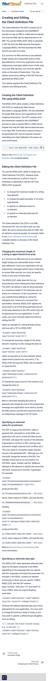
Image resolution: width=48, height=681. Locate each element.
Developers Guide (17, 11)
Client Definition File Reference (20, 236)
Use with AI (36, 11)
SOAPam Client (31, 3)
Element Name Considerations (22, 547)
